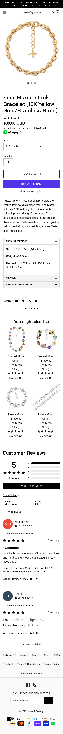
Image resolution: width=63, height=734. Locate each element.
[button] (11, 118)
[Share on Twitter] (23, 301)
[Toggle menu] (4, 12)
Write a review (31, 486)
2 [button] (31, 83)
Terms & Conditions (28, 664)
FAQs (57, 655)
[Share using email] (36, 301)
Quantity (7, 156)
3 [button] (35, 83)
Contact (8, 664)
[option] (31, 48)
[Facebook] (28, 685)
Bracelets (32, 308)
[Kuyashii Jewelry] (31, 12)
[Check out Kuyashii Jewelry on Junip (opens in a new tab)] (37, 643)
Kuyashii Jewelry (35, 711)
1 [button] (28, 83)
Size (5, 140)
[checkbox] (16, 512)
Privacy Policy (51, 664)
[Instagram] (35, 685)
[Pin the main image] (30, 301)
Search (36, 655)
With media (14, 511)
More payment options (32, 191)
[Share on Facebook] (16, 301)
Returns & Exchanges (15, 655)
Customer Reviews (31, 673)
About (47, 655)
